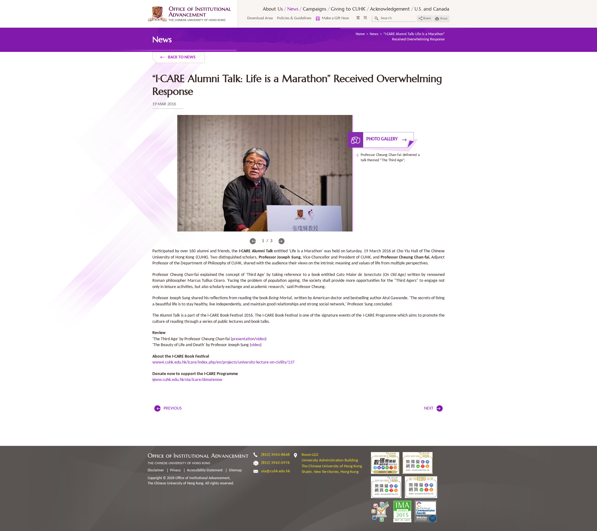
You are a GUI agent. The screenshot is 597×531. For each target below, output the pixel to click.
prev (253, 241)
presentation (243, 339)
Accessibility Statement (205, 470)
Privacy (175, 470)
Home (360, 34)
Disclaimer (156, 470)
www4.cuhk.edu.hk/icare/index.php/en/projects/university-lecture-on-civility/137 (223, 362)
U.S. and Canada (431, 9)
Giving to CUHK (348, 9)
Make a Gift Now (335, 18)
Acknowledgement (390, 9)
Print (443, 19)
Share (426, 18)
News (292, 9)
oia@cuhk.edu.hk (275, 471)
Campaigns (314, 9)
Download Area (260, 18)
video (260, 339)
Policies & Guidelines (294, 18)
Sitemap (235, 470)
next (281, 241)
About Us (273, 9)
